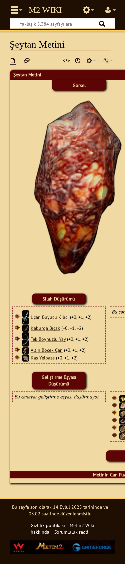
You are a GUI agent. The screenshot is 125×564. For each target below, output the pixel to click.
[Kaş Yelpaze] (25, 357)
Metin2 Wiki (45, 10)
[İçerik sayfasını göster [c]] (13, 60)
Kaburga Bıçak (45, 328)
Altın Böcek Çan (47, 350)
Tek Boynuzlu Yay (48, 339)
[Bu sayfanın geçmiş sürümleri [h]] (77, 60)
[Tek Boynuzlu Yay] (25, 339)
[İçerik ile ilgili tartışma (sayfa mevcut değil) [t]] (26, 60)
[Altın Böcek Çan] (25, 350)
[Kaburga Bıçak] (25, 328)
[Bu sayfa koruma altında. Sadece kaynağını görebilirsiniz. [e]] (66, 60)
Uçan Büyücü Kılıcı (50, 316)
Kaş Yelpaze (43, 357)
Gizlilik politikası (48, 525)
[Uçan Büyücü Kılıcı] (25, 316)
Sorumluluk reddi (72, 532)
